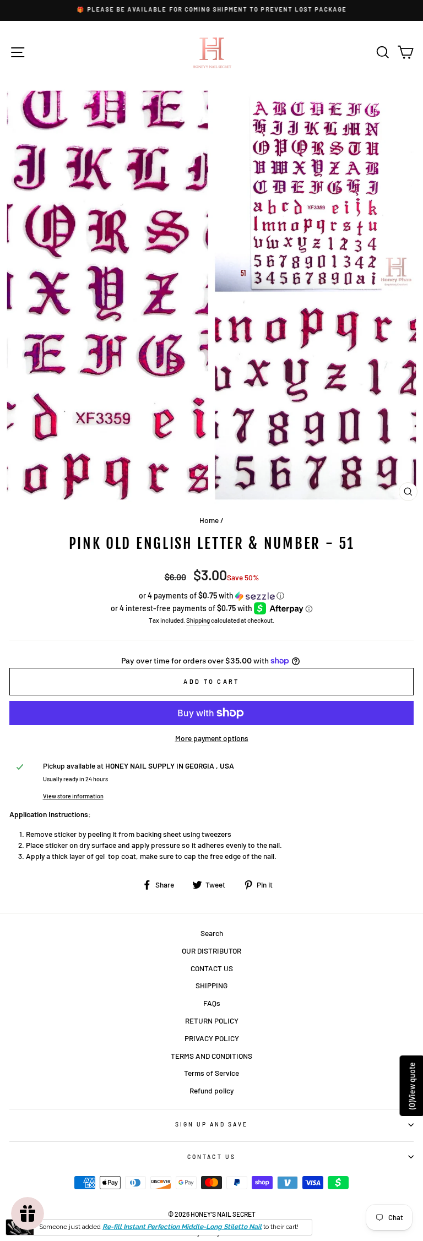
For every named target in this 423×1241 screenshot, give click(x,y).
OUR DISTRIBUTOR (211, 950)
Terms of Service (211, 1072)
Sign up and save (211, 1124)
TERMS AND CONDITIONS (211, 1055)
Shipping (198, 620)
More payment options (211, 738)
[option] (211, 10)
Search (211, 933)
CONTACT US (212, 968)
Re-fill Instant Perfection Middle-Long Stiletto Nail (182, 1227)
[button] (211, 596)
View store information (73, 795)
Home (209, 520)
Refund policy (211, 1090)
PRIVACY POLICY (212, 1038)
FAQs (211, 1003)
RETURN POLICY (211, 1020)
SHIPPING (211, 985)
